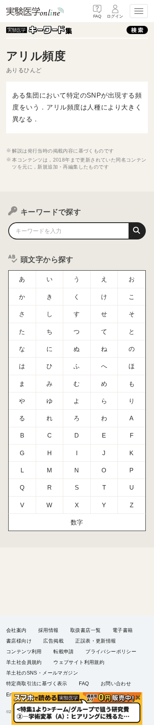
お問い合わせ (116, 683)
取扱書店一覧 (85, 630)
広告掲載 (53, 641)
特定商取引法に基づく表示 (36, 683)
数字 (77, 522)
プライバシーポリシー (110, 651)
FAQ (84, 683)
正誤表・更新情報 (95, 641)
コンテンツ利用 (24, 651)
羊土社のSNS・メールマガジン (42, 673)
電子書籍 (123, 630)
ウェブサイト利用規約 (78, 662)
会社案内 (16, 630)
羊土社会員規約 (24, 662)
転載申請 (63, 651)
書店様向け (19, 641)
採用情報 (48, 630)
